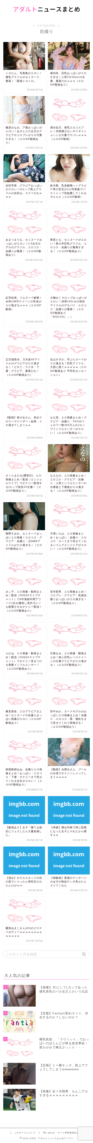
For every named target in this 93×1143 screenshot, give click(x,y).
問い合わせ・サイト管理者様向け (61, 1133)
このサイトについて (25, 1133)
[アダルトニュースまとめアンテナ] (47, 15)
